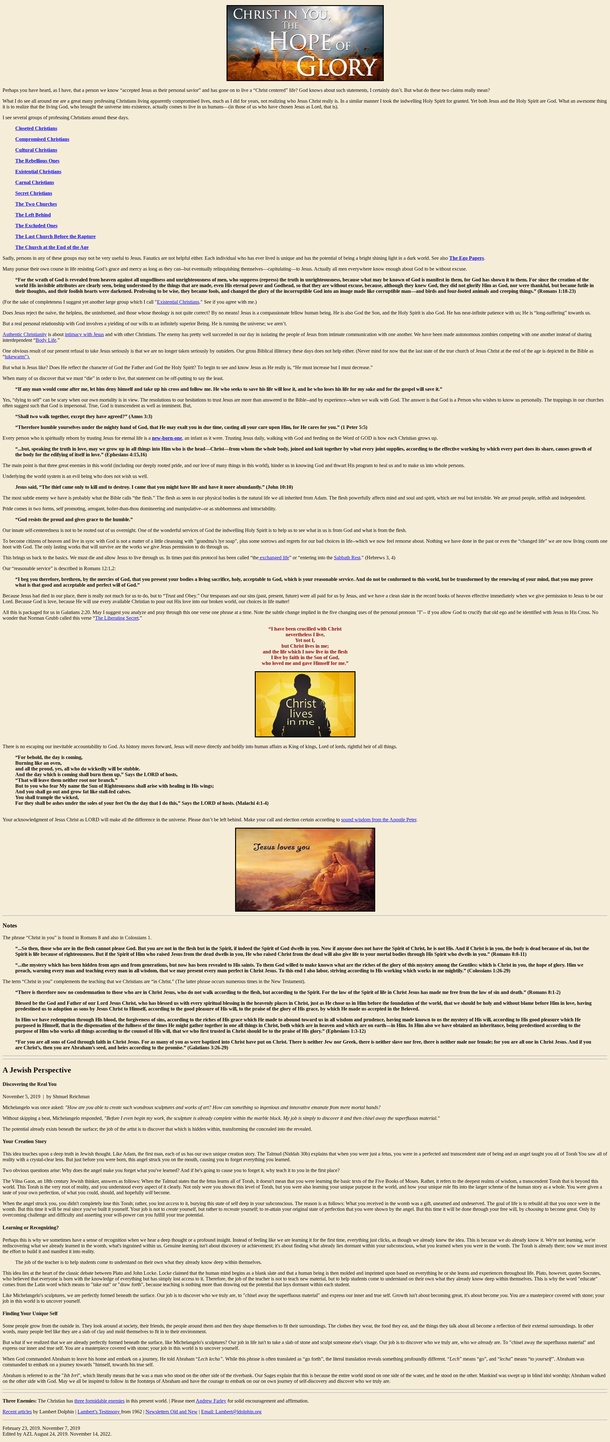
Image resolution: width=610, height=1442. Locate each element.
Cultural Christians (36, 150)
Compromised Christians (42, 139)
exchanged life (274, 557)
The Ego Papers (466, 258)
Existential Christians (38, 171)
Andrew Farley (211, 1401)
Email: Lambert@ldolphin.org (231, 1411)
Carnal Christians (34, 182)
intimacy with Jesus (84, 334)
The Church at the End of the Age (52, 247)
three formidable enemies (99, 1401)
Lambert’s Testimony (99, 1411)
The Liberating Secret (117, 618)
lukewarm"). (17, 356)
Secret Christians (33, 193)
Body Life (46, 340)
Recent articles (17, 1411)
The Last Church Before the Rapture (55, 236)
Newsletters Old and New (172, 1411)
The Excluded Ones (36, 225)
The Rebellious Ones (37, 160)
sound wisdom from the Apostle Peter (378, 819)
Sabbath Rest (347, 557)
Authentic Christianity (25, 334)
